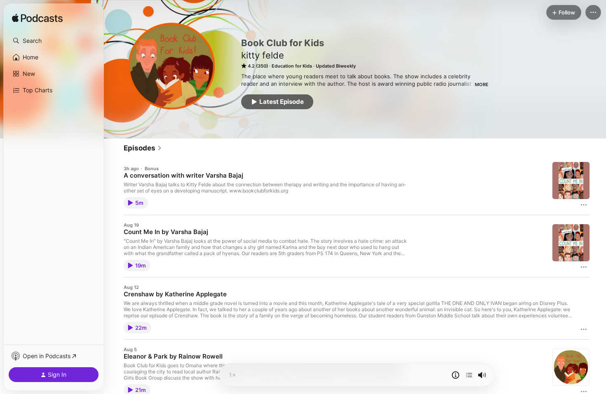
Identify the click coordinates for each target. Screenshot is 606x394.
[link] (143, 147)
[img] (37, 18)
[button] (53, 41)
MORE (482, 84)
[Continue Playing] (469, 375)
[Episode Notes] (455, 375)
